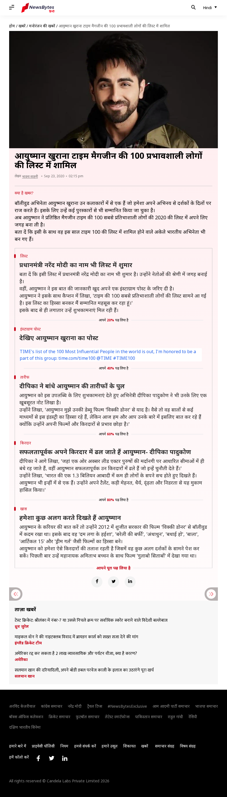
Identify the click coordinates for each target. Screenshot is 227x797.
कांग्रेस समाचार (51, 706)
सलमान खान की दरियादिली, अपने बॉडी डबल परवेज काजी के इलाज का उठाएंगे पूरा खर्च (84, 670)
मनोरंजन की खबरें (42, 25)
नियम (64, 746)
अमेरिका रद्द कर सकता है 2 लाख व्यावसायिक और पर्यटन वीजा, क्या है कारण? (76, 654)
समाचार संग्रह (164, 746)
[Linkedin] (130, 581)
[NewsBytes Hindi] (38, 7)
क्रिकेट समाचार (59, 716)
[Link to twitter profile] (51, 758)
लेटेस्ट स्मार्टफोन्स (117, 716)
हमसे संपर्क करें (85, 746)
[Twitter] (113, 581)
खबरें (22, 25)
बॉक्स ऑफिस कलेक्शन (26, 716)
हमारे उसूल (110, 746)
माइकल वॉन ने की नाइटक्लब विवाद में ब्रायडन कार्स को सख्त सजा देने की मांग (76, 637)
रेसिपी (193, 716)
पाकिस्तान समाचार (148, 716)
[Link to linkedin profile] (64, 758)
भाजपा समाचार (206, 706)
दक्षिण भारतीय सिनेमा (25, 727)
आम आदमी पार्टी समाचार (171, 706)
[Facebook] (96, 581)
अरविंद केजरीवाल (22, 706)
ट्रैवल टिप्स (94, 706)
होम (12, 25)
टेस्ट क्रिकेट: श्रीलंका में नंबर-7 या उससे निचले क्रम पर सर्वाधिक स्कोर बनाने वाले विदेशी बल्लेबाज (91, 620)
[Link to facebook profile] (38, 758)
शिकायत (129, 746)
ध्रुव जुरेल (22, 626)
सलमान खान (25, 676)
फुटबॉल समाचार (87, 716)
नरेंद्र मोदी (75, 706)
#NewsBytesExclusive (127, 706)
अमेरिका (21, 659)
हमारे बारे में (17, 746)
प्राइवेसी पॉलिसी (43, 746)
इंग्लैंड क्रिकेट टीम (28, 642)
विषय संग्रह (188, 746)
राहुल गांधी (175, 716)
